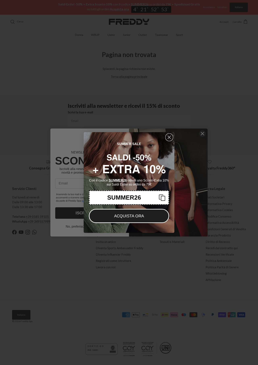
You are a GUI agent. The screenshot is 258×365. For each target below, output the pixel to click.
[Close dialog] (169, 137)
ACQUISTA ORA (129, 216)
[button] (129, 197)
